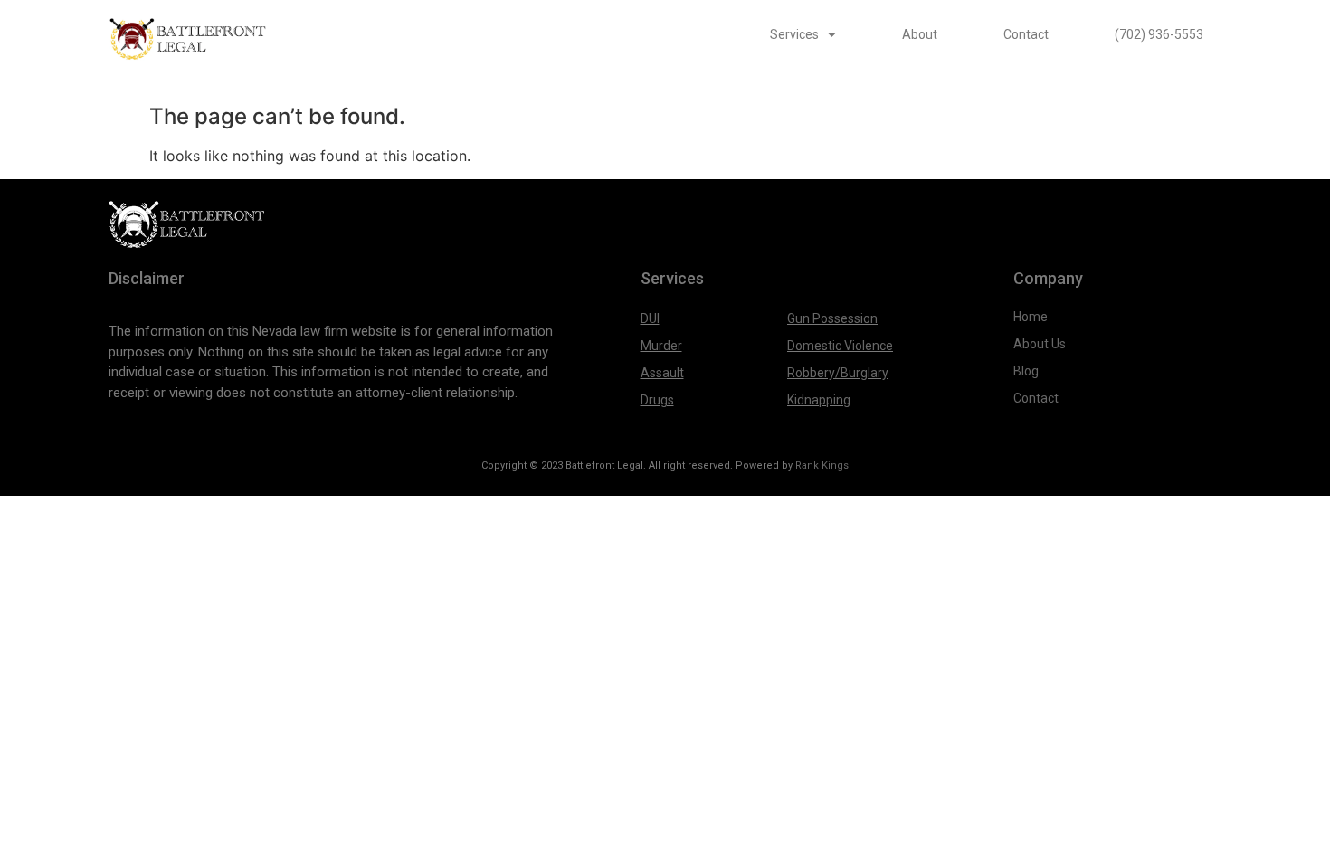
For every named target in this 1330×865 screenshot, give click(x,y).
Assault (662, 373)
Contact (1026, 34)
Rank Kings (822, 465)
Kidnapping (818, 400)
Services (794, 34)
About (919, 34)
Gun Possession (832, 318)
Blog (1026, 371)
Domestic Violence (840, 345)
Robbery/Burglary (837, 373)
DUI (650, 318)
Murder (661, 345)
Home (1030, 316)
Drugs (657, 400)
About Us (1041, 344)
